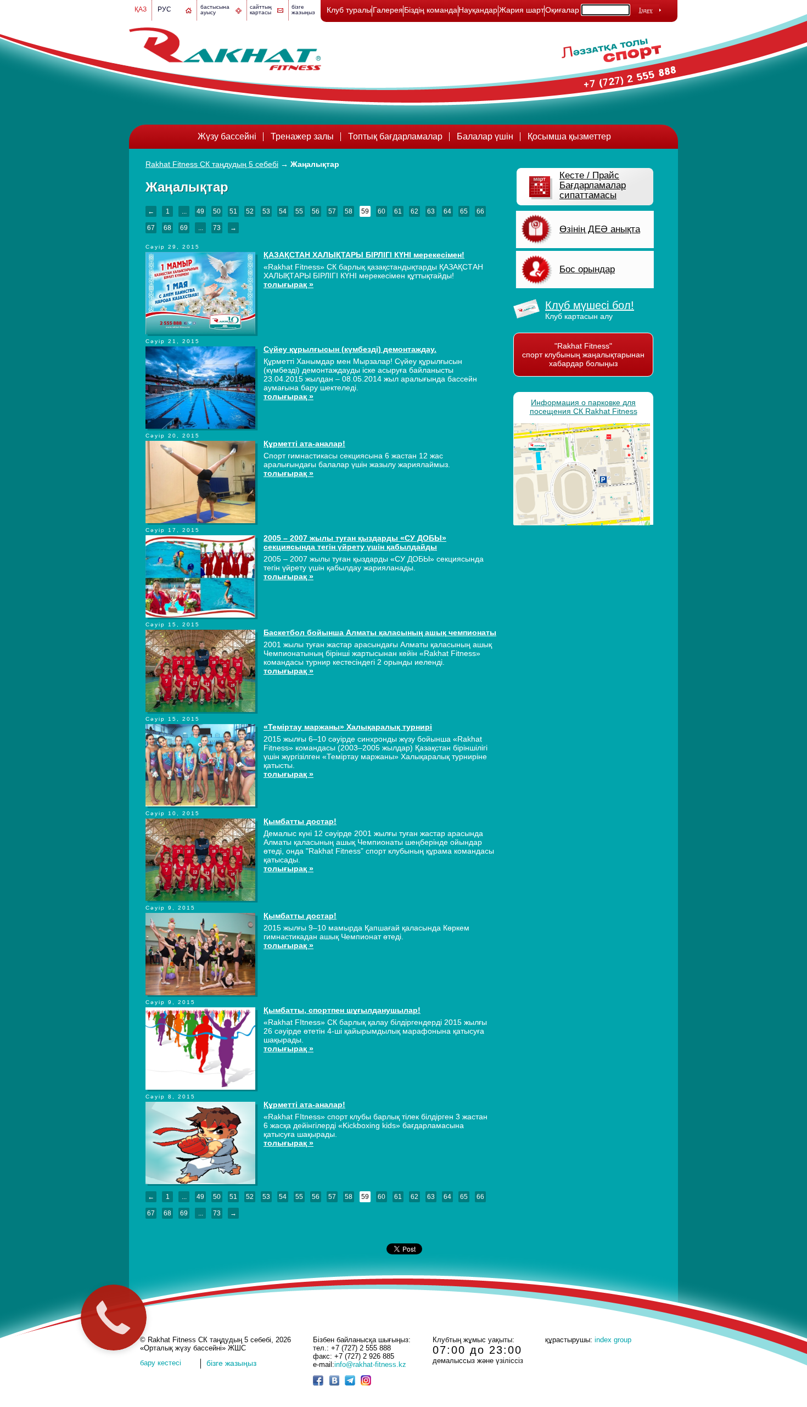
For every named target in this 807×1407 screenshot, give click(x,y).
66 (480, 211)
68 (167, 228)
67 (151, 228)
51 (233, 211)
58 (348, 211)
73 (217, 228)
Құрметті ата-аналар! (304, 443)
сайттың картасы (261, 9)
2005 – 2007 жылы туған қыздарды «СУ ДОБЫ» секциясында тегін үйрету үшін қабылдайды (355, 542)
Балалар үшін (485, 136)
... (184, 211)
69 (184, 228)
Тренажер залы (302, 136)
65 (464, 211)
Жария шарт (521, 9)
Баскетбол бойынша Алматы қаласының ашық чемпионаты (380, 632)
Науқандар (477, 9)
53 (266, 211)
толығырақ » (288, 284)
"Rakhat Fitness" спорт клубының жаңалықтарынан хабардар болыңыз (583, 354)
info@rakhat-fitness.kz (370, 1364)
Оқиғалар (562, 9)
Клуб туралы (349, 9)
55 (299, 211)
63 (431, 211)
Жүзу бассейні (227, 136)
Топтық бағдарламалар (395, 136)
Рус (164, 9)
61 (398, 211)
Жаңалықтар (314, 164)
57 (332, 211)
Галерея (388, 9)
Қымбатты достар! (300, 821)
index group (613, 1340)
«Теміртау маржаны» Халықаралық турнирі (348, 726)
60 (381, 211)
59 (365, 211)
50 (217, 211)
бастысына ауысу (214, 9)
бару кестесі (160, 1363)
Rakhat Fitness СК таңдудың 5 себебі (211, 164)
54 (283, 211)
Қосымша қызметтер (569, 136)
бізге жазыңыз (303, 9)
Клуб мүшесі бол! (589, 305)
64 (447, 211)
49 (200, 211)
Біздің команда (430, 9)
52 (250, 211)
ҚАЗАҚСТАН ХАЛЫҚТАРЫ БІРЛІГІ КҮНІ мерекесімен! (364, 254)
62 (414, 211)
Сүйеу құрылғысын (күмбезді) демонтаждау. (350, 349)
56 (316, 211)
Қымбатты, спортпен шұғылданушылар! (342, 1010)
